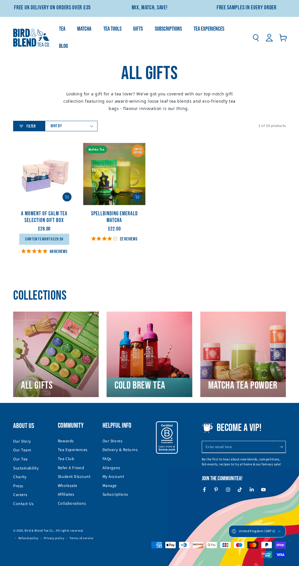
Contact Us (23, 504)
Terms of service (81, 538)
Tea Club (66, 459)
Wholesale (67, 486)
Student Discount (74, 477)
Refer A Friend (71, 468)
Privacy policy (54, 538)
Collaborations (72, 503)
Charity (20, 477)
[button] (256, 38)
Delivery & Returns (120, 450)
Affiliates (66, 494)
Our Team (22, 450)
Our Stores (112, 441)
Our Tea (20, 459)
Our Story (22, 441)
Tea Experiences (73, 450)
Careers (20, 495)
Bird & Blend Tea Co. (39, 530)
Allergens (111, 468)
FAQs (107, 459)
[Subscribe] (282, 447)
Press (18, 486)
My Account (113, 477)
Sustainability (26, 468)
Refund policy (28, 538)
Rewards (66, 441)
